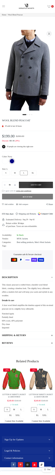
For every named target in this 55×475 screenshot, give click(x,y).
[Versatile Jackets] (26, 6)
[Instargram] (27, 464)
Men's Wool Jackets (43, 242)
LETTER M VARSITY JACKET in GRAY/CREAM (41, 396)
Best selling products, (26, 242)
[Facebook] (13, 464)
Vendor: (5, 239)
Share (50, 204)
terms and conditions (23, 191)
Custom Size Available (14, 421)
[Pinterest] (20, 464)
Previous (5, 395)
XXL (17, 415)
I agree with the (17, 191)
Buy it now (27, 197)
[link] (50, 454)
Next (50, 395)
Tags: (4, 246)
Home (4, 15)
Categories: (6, 242)
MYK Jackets (22, 239)
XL (33, 173)
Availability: (7, 235)
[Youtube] (34, 464)
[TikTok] (41, 464)
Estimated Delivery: (14, 219)
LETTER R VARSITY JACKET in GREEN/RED (14, 396)
